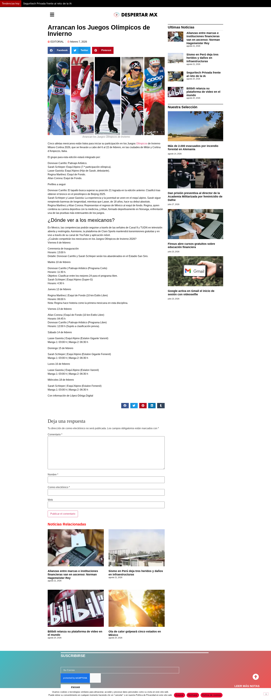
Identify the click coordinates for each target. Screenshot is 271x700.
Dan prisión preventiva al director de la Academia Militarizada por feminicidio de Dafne (195, 196)
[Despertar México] (135, 15)
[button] (199, 3)
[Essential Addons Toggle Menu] (52, 15)
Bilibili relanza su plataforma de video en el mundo (53, 3)
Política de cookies (211, 695)
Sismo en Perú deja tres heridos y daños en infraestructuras (202, 58)
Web (50, 500)
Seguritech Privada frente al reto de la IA (203, 74)
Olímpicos (141, 143)
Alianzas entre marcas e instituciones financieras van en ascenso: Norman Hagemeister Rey (73, 574)
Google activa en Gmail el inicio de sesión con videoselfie (191, 292)
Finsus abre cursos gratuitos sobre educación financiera (191, 245)
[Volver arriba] (256, 677)
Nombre (53, 474)
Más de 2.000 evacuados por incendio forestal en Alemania (193, 147)
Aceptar (179, 695)
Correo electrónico (59, 487)
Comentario (55, 434)
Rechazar (192, 695)
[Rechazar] (266, 693)
